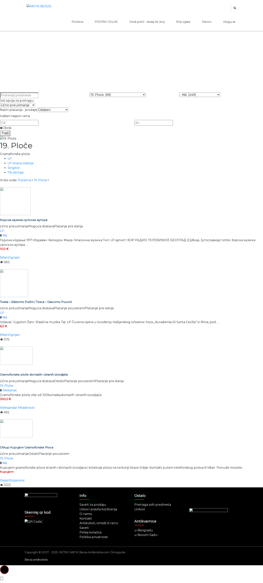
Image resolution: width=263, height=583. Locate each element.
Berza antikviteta (36, 559)
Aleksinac (10, 390)
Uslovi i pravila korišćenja (98, 509)
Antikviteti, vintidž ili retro (99, 523)
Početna (77, 21)
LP (10, 158)
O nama (86, 514)
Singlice (14, 168)
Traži (5, 133)
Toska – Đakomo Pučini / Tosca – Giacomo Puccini (36, 302)
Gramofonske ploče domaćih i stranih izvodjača (34, 374)
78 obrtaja (15, 172)
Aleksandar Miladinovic (17, 407)
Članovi (206, 21)
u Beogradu (143, 530)
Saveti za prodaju (93, 504)
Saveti (84, 528)
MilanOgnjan (10, 257)
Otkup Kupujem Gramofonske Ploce (27, 447)
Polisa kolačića (90, 532)
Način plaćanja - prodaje (18, 110)
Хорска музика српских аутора (23, 220)
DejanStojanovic (12, 480)
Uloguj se (229, 21)
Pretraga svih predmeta (152, 504)
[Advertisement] (131, 64)
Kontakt (86, 518)
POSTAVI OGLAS (106, 21)
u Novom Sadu (145, 535)
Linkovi (139, 509)
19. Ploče (40, 180)
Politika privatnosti (94, 537)
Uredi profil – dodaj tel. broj (147, 21)
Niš (5, 235)
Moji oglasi (183, 21)
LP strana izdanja (21, 163)
